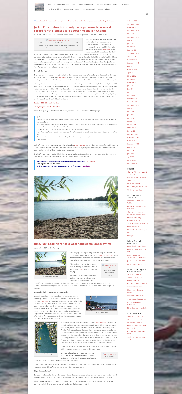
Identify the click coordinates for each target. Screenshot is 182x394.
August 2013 (131, 66)
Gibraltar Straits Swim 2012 (107, 4)
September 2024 (133, 24)
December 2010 (132, 99)
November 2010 (133, 102)
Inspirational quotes (71, 9)
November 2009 (133, 137)
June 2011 (130, 89)
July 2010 (130, 112)
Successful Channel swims (98, 35)
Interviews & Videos (54, 9)
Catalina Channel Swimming (137, 284)
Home (49, 4)
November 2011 (133, 82)
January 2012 (131, 79)
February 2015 (132, 50)
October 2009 (132, 141)
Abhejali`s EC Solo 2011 (135, 317)
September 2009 (133, 144)
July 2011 (130, 86)
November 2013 (133, 60)
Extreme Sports (74, 35)
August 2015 (131, 40)
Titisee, (80, 269)
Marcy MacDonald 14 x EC (136, 264)
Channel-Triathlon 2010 (86, 4)
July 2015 (130, 44)
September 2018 (133, 31)
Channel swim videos (60, 35)
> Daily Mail (56, 107)
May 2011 (130, 92)
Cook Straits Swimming (135, 287)
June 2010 (130, 115)
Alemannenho (101, 323)
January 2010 (131, 131)
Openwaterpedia (89, 9)
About (107, 9)
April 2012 (130, 73)
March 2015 (131, 47)
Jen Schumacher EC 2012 (136, 261)
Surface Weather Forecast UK (137, 223)
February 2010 (132, 128)
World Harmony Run (134, 190)
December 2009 (132, 134)
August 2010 (131, 108)
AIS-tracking (61, 77)
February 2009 (132, 163)
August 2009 (131, 147)
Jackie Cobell (106, 49)
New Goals (125, 4)
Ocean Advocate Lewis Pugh (137, 299)
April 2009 (130, 157)
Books (100, 9)
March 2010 (131, 125)
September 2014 (133, 53)
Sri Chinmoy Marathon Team (64, 4)
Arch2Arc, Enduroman (135, 274)
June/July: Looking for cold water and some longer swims (73, 244)
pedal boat (44, 301)
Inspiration (84, 35)
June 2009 (130, 154)
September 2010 (133, 105)
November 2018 (133, 27)
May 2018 (130, 34)
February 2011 (132, 95)
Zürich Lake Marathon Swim (137, 308)
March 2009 (131, 160)
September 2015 (133, 37)
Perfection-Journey (133, 183)
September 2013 (133, 63)
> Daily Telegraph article (43, 107)
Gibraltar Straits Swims (135, 296)
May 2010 (130, 118)
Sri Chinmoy (91, 161)
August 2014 (131, 57)
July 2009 (130, 150)
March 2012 (131, 76)
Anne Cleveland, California (136, 246)
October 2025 (132, 21)
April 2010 (130, 121)
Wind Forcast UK (133, 227)
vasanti (38, 35)
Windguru (130, 236)
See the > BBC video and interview (46, 103)
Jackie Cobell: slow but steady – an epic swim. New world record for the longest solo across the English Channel (72, 28)
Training (56, 248)
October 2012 (132, 69)
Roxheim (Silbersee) (106, 255)
